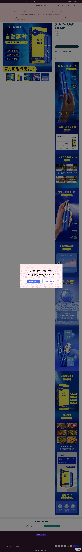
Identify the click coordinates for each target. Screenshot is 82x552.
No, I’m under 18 (49, 281)
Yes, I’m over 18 (33, 281)
